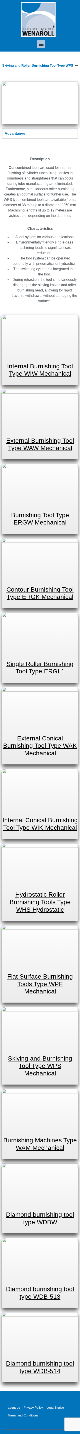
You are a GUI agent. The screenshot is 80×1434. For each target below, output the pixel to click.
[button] (41, 44)
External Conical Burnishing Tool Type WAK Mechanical (40, 746)
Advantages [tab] (15, 133)
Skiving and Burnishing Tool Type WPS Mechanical (40, 1066)
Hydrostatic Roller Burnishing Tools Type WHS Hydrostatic (40, 902)
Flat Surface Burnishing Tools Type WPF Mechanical (40, 984)
